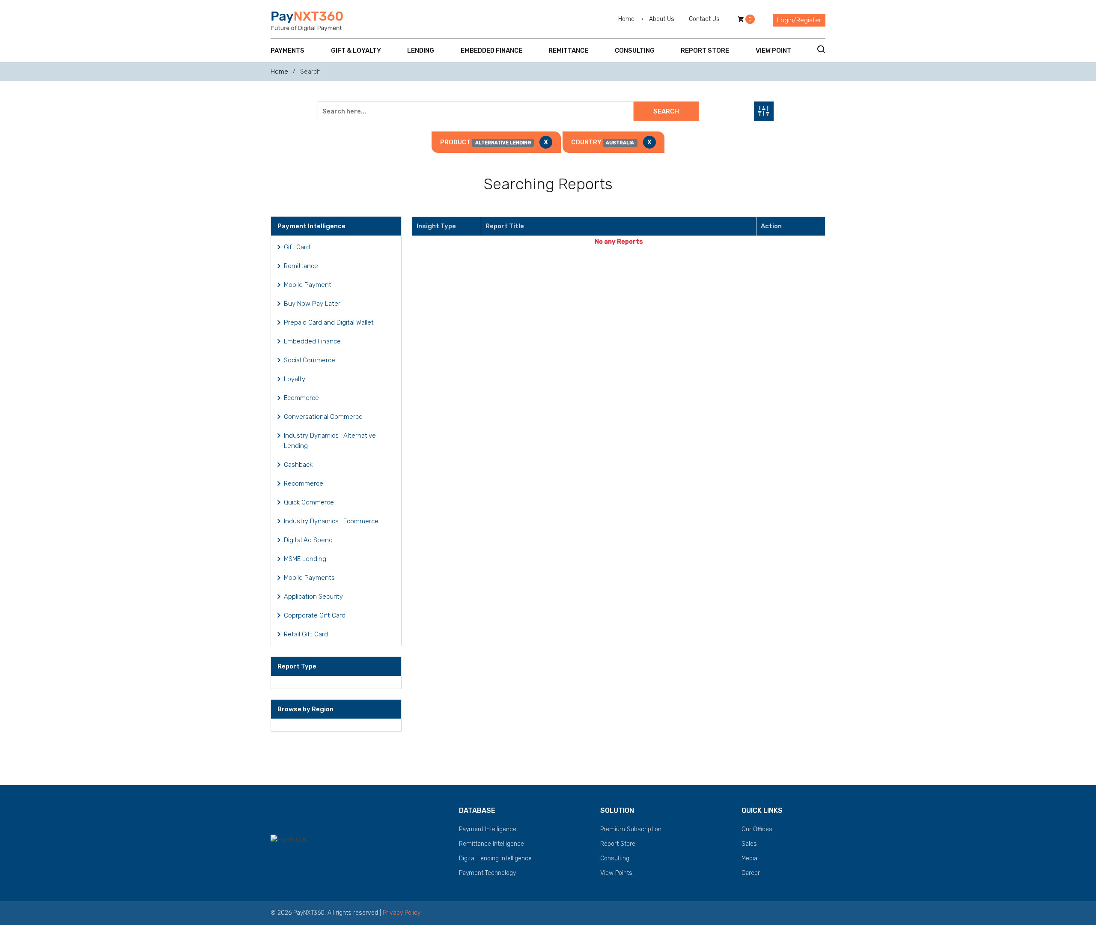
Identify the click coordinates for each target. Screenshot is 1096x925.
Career (751, 873)
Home (626, 19)
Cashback (298, 464)
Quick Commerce (309, 502)
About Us (661, 19)
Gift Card (297, 247)
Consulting (635, 50)
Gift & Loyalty (356, 50)
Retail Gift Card (306, 634)
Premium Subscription (630, 829)
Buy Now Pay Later (312, 303)
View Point (773, 50)
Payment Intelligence (487, 829)
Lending (420, 50)
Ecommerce (301, 398)
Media (749, 858)
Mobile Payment (307, 285)
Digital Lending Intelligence (495, 858)
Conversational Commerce (323, 417)
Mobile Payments (309, 578)
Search (666, 111)
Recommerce (303, 483)
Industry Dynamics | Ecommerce (331, 521)
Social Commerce (309, 360)
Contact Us (704, 19)
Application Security (313, 596)
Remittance (568, 50)
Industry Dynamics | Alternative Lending (330, 441)
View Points (616, 873)
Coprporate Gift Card (314, 615)
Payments (287, 50)
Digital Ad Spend (308, 540)
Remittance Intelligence (491, 843)
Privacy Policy (401, 912)
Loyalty (294, 379)
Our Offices (757, 829)
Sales (749, 843)
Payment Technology (487, 873)
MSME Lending (305, 559)
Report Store (705, 50)
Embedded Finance (491, 50)
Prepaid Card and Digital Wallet (329, 322)
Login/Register (799, 20)
